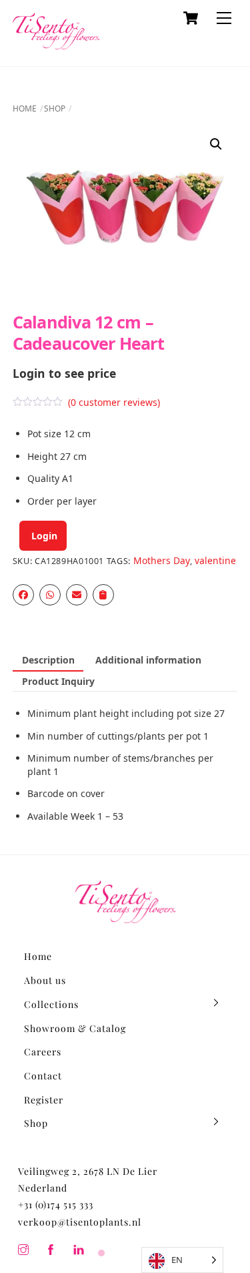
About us (45, 980)
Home (25, 108)
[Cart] (190, 18)
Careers (42, 1051)
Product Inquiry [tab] (58, 681)
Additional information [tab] (148, 660)
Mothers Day (161, 560)
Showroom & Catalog (75, 1028)
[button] (216, 144)
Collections (51, 1004)
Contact (43, 1075)
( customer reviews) (114, 402)
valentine (215, 560)
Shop (54, 108)
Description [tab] (48, 660)
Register (43, 1099)
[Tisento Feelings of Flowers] (56, 43)
